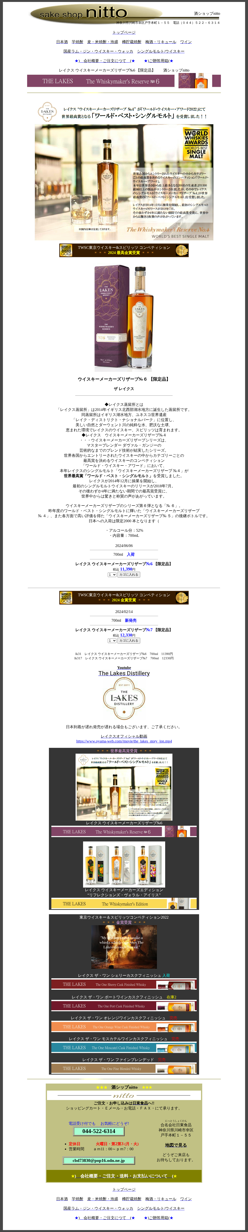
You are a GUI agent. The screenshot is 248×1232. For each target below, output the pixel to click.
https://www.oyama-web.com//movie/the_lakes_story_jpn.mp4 (124, 741)
